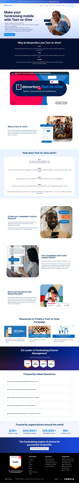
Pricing (46, 5)
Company (58, 5)
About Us (31, 460)
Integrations (66, 456)
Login (63, 5)
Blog (30, 462)
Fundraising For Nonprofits (51, 462)
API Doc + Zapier (65, 470)
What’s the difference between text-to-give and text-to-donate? (23, 397)
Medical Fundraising (49, 460)
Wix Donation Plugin (66, 462)
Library (30, 473)
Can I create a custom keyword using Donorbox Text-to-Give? (22, 381)
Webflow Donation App (67, 466)
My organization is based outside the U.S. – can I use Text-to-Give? (24, 413)
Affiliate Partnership (33, 472)
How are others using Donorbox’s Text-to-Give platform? (21, 405)
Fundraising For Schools (50, 464)
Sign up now (70, 5)
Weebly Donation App (66, 464)
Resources (52, 5)
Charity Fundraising (49, 466)
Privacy (30, 470)
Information (32, 456)
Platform (41, 5)
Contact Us (31, 459)
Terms (30, 468)
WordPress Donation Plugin (68, 459)
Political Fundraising (49, 459)
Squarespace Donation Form (68, 460)
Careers (30, 464)
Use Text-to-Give (10, 34)
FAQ (30, 466)
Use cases (48, 456)
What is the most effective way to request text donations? (21, 389)
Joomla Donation (65, 468)
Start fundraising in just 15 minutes (39, 448)
